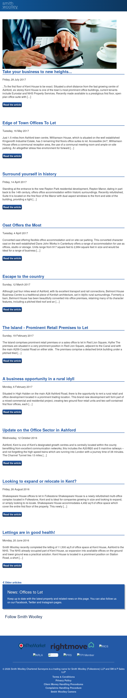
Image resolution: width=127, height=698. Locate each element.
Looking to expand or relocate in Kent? (39, 481)
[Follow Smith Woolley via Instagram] (22, 623)
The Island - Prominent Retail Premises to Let (45, 327)
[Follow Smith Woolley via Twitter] (7, 623)
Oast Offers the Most (21, 225)
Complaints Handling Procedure (63, 687)
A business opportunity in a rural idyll (38, 378)
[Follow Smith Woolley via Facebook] (12, 623)
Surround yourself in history (29, 174)
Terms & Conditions (63, 676)
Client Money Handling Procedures (63, 684)
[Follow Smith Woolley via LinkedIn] (17, 623)
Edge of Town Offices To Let (29, 122)
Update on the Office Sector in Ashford (39, 430)
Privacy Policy (63, 680)
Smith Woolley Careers (63, 691)
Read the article (12, 104)
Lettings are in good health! (28, 532)
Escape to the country (23, 276)
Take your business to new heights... (37, 71)
